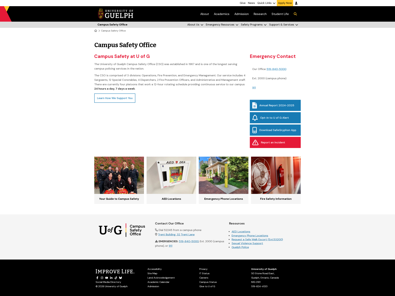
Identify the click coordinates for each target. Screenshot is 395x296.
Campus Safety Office (113, 30)
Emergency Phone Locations (250, 235)
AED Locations (241, 231)
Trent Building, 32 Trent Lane (176, 234)
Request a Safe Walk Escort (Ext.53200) (257, 239)
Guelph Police (240, 247)
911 (254, 87)
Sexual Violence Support (247, 243)
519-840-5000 (276, 69)
